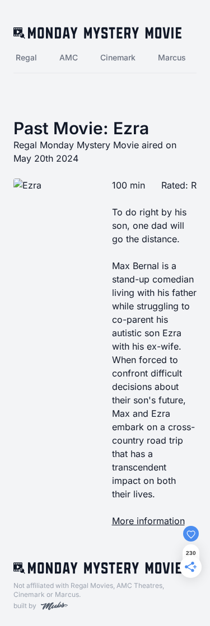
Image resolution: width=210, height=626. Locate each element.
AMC (68, 57)
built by (24, 605)
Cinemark (118, 57)
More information (148, 520)
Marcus (172, 57)
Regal (26, 57)
